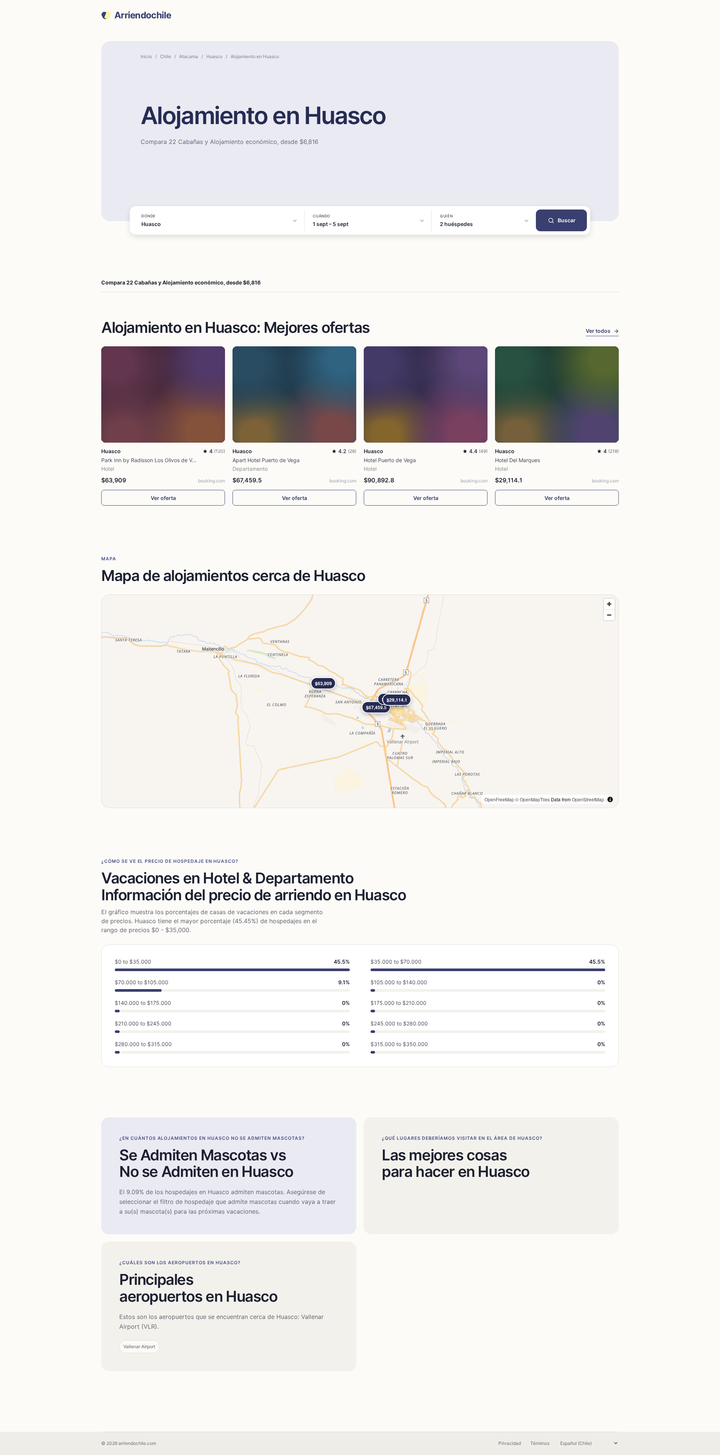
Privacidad (509, 1443)
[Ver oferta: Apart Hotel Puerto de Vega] (294, 394)
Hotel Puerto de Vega (390, 460)
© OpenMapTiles (532, 799)
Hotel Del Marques (517, 460)
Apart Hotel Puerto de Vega (266, 460)
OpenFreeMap (499, 799)
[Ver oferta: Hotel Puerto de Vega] (426, 394)
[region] (360, 701)
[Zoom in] (609, 604)
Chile (165, 56)
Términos (539, 1443)
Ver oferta (163, 498)
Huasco (214, 56)
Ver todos (602, 331)
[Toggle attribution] (610, 799)
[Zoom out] (609, 614)
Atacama (188, 56)
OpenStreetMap (588, 799)
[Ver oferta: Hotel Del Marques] (557, 394)
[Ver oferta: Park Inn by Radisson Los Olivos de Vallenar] (163, 394)
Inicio (146, 56)
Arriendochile (142, 15)
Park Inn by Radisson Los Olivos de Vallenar (154, 460)
